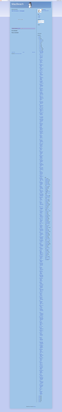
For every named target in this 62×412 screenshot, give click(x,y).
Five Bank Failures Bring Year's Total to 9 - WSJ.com (41, 128)
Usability (46, 254)
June (40, 44)
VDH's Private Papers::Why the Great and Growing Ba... (41, 169)
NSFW (46, 226)
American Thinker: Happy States (41, 328)
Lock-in (46, 214)
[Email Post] (21, 28)
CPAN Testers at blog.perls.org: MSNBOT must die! (41, 208)
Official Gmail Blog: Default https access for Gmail (41, 276)
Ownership (46, 234)
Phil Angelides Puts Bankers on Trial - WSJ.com (41, 241)
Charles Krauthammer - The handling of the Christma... (41, 69)
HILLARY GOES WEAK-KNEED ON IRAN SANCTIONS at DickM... (41, 252)
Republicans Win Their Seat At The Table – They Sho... (41, 179)
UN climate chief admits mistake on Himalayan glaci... (41, 161)
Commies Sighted (47, 184)
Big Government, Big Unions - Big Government (41, 106)
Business (46, 182)
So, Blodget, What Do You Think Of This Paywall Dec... (41, 165)
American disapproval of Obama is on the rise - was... (41, 85)
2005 (39, 400)
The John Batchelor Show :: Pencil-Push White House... (41, 323)
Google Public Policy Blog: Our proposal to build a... (41, 343)
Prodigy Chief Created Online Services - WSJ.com (41, 279)
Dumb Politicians (47, 197)
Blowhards (46, 181)
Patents (46, 236)
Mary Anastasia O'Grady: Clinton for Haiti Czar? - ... (41, 114)
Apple (46, 178)
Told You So (47, 252)
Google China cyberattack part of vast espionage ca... (41, 264)
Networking (46, 222)
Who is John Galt (47, 257)
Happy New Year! (40, 389)
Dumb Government (47, 195)
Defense (46, 188)
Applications (47, 179)
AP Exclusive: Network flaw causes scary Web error (41, 230)
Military (46, 219)
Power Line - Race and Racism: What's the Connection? (41, 298)
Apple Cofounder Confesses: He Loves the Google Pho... (41, 234)
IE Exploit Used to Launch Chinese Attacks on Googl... (41, 257)
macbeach (44, 9)
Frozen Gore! (41, 326)
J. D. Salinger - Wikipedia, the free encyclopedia (41, 82)
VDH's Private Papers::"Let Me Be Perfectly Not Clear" (41, 110)
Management (47, 215)
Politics (46, 237)
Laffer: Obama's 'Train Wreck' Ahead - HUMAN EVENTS (41, 78)
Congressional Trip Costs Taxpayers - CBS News (41, 286)
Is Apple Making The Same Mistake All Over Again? (41, 237)
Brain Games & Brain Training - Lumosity (41, 306)
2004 (39, 401)
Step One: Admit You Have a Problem (41, 148)
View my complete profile (45, 10)
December (40, 39)
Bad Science (47, 180)
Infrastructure (47, 210)
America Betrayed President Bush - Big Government (41, 187)
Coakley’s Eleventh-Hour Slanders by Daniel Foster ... (41, 203)
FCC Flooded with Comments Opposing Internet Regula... (41, 220)
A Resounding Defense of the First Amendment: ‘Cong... (41, 132)
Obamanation (47, 227)
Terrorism (46, 251)
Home (23, 52)
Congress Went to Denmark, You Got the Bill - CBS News (41, 120)
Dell (45, 189)
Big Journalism (41, 316)
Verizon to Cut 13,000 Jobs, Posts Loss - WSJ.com (41, 102)
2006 (39, 399)
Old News (46, 230)
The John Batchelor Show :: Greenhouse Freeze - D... (41, 268)
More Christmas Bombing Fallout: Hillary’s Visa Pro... (41, 302)
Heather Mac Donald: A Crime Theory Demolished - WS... (41, 351)
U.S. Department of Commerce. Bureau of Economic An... (41, 56)
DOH (46, 190)
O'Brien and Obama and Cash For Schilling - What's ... (41, 124)
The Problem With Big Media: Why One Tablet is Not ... (41, 93)
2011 (39, 37)
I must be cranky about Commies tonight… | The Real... (41, 212)
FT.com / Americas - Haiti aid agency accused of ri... (41, 137)
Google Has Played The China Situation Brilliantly (41, 272)
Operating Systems (46, 233)
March (40, 47)
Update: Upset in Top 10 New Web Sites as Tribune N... (41, 145)
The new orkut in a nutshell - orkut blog (41, 117)
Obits (46, 228)
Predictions (46, 238)
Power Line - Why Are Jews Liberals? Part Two (41, 294)
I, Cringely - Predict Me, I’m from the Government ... (41, 310)
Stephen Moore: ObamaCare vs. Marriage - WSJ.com (41, 244)
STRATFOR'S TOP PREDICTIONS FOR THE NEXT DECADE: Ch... (41, 98)
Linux (46, 213)
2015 (39, 36)
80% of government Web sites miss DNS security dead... (41, 153)
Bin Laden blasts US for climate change (41, 65)
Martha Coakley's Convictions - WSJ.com (41, 248)
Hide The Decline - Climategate (18, 10)
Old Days (46, 229)
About (39, 16)
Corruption (46, 186)
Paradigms (46, 235)
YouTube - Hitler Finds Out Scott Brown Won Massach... (41, 173)
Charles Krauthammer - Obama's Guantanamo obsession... (41, 314)
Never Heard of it (47, 223)
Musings (46, 220)
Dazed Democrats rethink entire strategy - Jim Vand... (41, 191)
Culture (46, 187)
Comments (40, 22)
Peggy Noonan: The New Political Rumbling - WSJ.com (41, 157)
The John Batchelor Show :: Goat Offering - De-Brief (41, 355)
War (46, 255)
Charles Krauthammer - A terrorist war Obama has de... (41, 382)
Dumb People (47, 196)
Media (46, 216)
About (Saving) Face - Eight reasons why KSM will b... (41, 52)
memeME (46, 217)
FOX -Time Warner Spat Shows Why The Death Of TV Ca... (41, 378)
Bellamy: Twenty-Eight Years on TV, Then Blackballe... (41, 290)
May (40, 45)
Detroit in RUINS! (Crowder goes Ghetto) (41, 283)
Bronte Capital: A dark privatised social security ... (41, 359)
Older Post (33, 52)
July (40, 43)
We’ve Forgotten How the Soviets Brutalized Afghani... (41, 392)
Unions (46, 253)
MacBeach (17, 4)
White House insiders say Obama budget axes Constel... (41, 89)
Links (39, 17)
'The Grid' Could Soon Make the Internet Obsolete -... (41, 226)
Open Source (47, 231)
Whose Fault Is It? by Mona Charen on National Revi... (41, 386)
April (40, 46)
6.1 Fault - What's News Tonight (41, 176)
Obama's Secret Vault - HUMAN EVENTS (41, 261)
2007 (39, 398)
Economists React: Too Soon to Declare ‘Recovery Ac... (41, 61)
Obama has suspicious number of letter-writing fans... (41, 141)
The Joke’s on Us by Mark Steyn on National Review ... (41, 368)
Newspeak (46, 225)
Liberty (46, 212)
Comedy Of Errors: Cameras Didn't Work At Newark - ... (41, 334)
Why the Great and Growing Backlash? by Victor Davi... (41, 195)
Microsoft (46, 218)
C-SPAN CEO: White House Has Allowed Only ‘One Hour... (41, 319)
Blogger (35, 406)
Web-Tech (46, 256)
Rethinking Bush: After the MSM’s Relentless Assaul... (41, 183)
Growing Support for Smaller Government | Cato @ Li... (41, 216)
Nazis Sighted (47, 221)
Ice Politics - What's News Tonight (41, 331)
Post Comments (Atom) (18, 53)
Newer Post (13, 52)
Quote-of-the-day (47, 239)
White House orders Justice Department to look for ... (41, 73)
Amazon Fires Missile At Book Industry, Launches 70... (41, 199)
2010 (39, 38)
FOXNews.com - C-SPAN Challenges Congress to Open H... (41, 346)
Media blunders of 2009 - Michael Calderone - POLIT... (41, 372)
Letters (46, 211)
